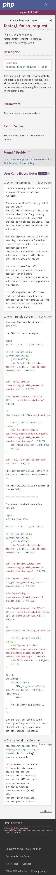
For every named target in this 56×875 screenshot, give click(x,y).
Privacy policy (39, 871)
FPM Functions (13, 823)
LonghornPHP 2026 (28, 12)
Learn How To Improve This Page (22, 159)
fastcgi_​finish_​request (17, 828)
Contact (26, 863)
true (15, 135)
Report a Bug (27, 163)
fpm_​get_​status (13, 832)
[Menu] (52, 5)
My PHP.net (12, 863)
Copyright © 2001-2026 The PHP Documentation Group (23, 852)
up (5, 183)
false (37, 135)
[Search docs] (45, 5)
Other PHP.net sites (16, 871)
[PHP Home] (8, 5)
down (11, 183)
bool (44, 66)
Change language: (20, 20)
